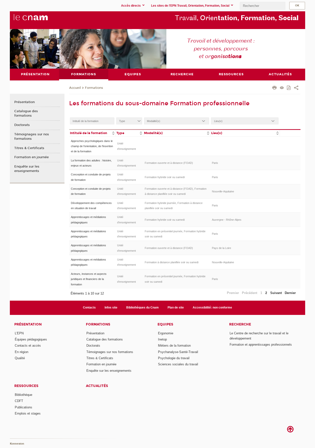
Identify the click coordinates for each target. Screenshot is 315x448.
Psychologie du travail (173, 358)
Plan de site (176, 307)
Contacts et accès (28, 345)
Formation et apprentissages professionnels (261, 344)
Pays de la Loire (221, 248)
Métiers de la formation (174, 345)
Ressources (26, 386)
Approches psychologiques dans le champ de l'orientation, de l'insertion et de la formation (92, 146)
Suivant (276, 293)
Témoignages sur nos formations (31, 136)
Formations (94, 88)
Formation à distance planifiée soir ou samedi (171, 262)
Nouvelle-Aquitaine (223, 191)
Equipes (165, 324)
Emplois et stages (28, 413)
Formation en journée (31, 157)
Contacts (89, 307)
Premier (233, 293)
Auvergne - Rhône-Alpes (226, 219)
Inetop (162, 339)
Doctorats (22, 125)
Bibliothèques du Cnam (142, 307)
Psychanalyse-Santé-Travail (178, 352)
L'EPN (19, 333)
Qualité (20, 358)
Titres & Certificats (29, 148)
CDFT (19, 401)
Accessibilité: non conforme (212, 307)
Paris (215, 162)
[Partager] (296, 88)
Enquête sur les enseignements (26, 169)
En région (21, 352)
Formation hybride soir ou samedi (165, 177)
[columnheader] (92, 132)
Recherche (240, 324)
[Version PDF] (289, 88)
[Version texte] (282, 88)
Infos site (111, 307)
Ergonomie (165, 333)
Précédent (249, 293)
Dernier (290, 293)
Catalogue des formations (26, 113)
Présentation (24, 102)
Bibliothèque (23, 395)
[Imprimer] (274, 88)
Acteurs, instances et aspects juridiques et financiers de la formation (89, 279)
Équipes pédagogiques (31, 339)
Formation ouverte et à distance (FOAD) (169, 162)
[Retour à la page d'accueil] (38, 20)
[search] (262, 6)
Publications (23, 407)
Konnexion (17, 443)
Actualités (97, 386)
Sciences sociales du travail (178, 364)
